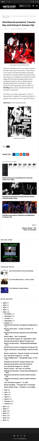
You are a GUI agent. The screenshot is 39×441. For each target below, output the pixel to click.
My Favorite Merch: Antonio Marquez (21, 271)
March (6, 399)
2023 (4, 310)
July (5, 390)
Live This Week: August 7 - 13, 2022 (16, 382)
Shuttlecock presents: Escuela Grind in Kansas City (20, 375)
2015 (4, 420)
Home (3, 16)
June (6, 392)
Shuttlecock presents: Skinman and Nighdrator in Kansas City (18, 216)
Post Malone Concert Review (18, 288)
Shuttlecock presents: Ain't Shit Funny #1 (18, 364)
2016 (4, 418)
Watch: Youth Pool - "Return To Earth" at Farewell (21, 353)
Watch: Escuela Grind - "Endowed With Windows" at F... (20, 344)
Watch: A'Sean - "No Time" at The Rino (17, 368)
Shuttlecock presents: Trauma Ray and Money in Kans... (20, 371)
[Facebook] (14, 436)
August (7, 323)
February (7, 401)
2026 (4, 303)
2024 (4, 307)
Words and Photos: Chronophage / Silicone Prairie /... (21, 350)
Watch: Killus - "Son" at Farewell (15, 336)
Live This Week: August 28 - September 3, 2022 (20, 339)
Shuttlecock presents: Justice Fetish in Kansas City (20, 379)
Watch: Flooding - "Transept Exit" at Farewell (19, 385)
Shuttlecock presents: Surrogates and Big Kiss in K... (20, 325)
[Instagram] (35, 2)
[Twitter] (33, 2)
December (8, 314)
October (7, 318)
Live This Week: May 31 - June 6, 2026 (21, 279)
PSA (8, 16)
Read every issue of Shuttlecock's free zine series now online (17, 178)
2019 (4, 411)
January (7, 403)
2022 (4, 312)
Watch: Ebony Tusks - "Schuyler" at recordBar (19, 387)
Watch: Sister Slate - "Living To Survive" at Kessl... (18, 329)
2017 (4, 415)
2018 (4, 413)
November (8, 316)
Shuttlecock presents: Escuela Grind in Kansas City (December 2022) (18, 197)
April (6, 397)
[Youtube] (37, 2)
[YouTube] (24, 436)
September (8, 321)
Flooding (6, 88)
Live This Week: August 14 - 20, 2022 (16, 366)
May (6, 394)
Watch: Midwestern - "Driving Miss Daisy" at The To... (20, 358)
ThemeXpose (22, 438)
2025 (4, 305)
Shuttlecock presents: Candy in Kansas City (19, 362)
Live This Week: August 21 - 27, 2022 (16, 356)
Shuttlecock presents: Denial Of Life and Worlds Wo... (20, 333)
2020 (4, 409)
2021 (4, 406)
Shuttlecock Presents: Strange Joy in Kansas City (20, 347)
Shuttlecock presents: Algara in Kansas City (19, 341)
